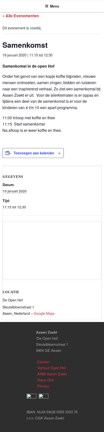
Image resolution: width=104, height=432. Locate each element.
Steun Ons (45, 379)
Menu (54, 6)
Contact (43, 361)
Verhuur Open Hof (51, 367)
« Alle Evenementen (20, 15)
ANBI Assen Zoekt (52, 373)
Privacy (43, 385)
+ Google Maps (42, 313)
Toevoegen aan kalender (34, 152)
